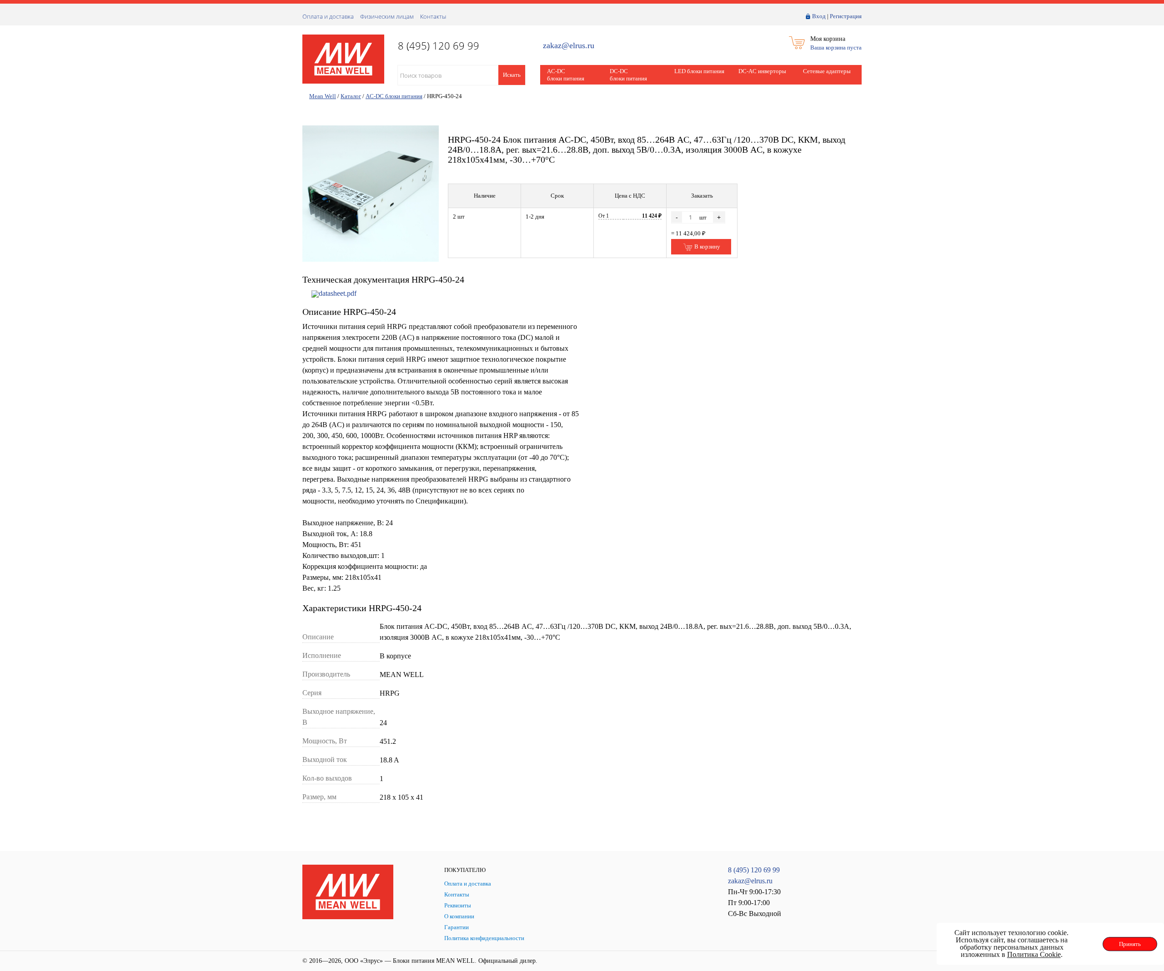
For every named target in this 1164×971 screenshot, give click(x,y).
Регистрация (846, 16)
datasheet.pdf (337, 293)
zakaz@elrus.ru (568, 45)
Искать (512, 74)
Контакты (433, 16)
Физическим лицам (387, 16)
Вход (819, 16)
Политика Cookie (1034, 954)
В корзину (706, 246)
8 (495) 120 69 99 (754, 870)
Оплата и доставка (328, 16)
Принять (1130, 944)
